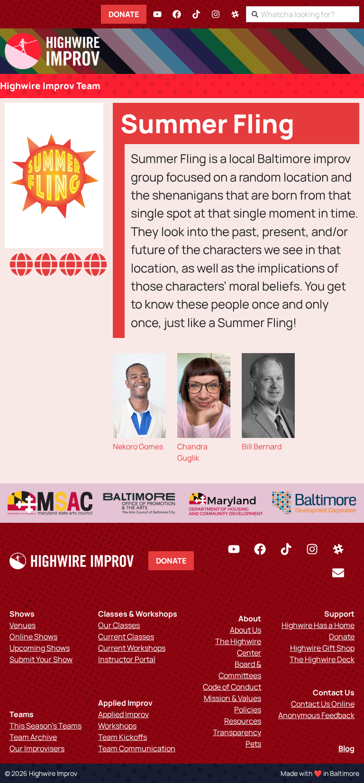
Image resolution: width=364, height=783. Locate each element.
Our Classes (119, 625)
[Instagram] (215, 14)
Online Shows (33, 636)
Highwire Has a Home (318, 625)
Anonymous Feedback (316, 715)
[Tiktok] (196, 14)
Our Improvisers (36, 748)
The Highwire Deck (322, 659)
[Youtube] (157, 14)
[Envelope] (338, 572)
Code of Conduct (232, 687)
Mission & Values (232, 698)
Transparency (237, 732)
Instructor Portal (126, 659)
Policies (247, 709)
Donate (124, 14)
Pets (253, 743)
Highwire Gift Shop (322, 648)
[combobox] (302, 14)
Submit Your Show (41, 659)
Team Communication (136, 748)
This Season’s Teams (45, 725)
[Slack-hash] (235, 14)
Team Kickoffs (122, 737)
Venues (22, 625)
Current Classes (126, 636)
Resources (242, 721)
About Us (245, 630)
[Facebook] (176, 14)
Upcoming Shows (39, 648)
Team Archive (33, 737)
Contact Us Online (323, 704)
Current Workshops (131, 648)
